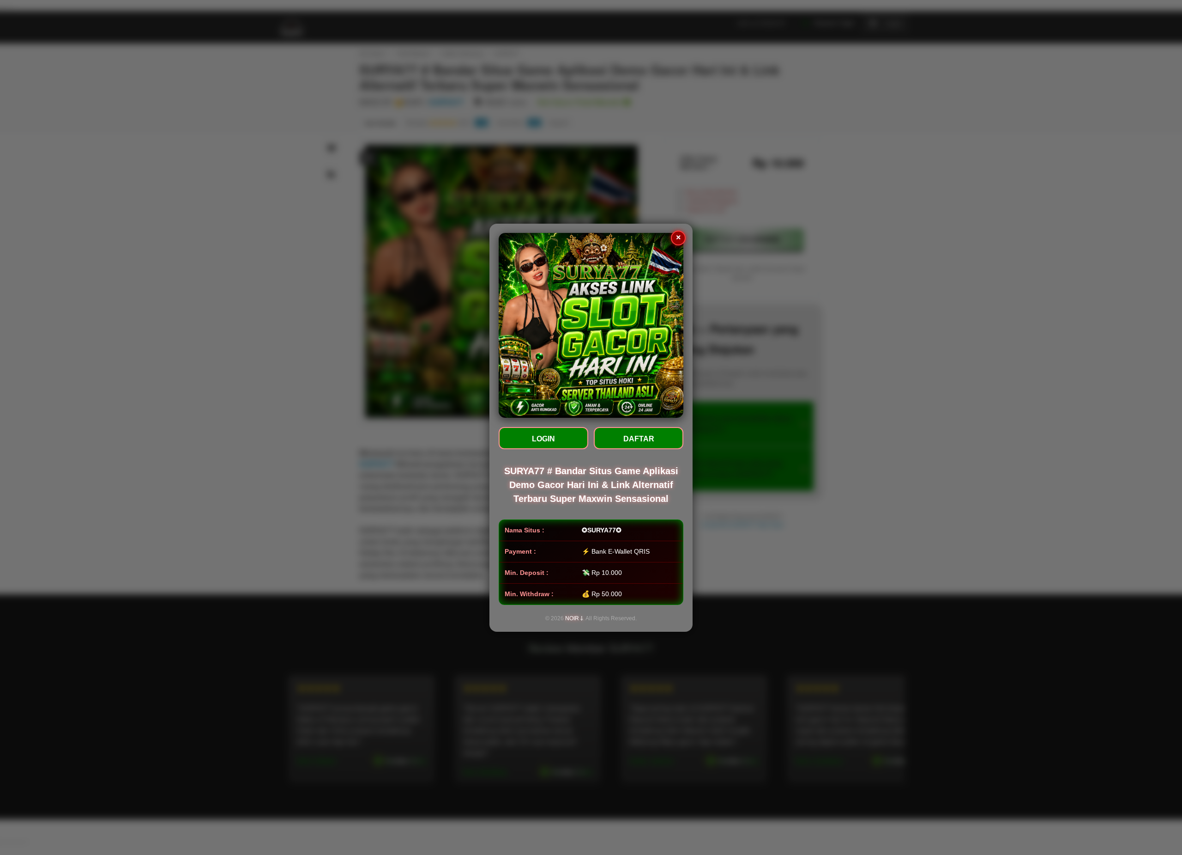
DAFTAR (638, 439)
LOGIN (543, 439)
